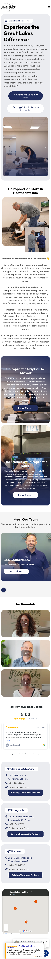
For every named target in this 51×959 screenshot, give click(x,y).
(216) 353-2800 (16, 782)
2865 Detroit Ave (17, 775)
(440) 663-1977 (16, 824)
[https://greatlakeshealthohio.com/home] (8, 7)
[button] (48, 7)
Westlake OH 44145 (18, 861)
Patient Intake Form (19, 786)
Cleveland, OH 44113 (18, 778)
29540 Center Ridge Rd (20, 857)
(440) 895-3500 (17, 865)
